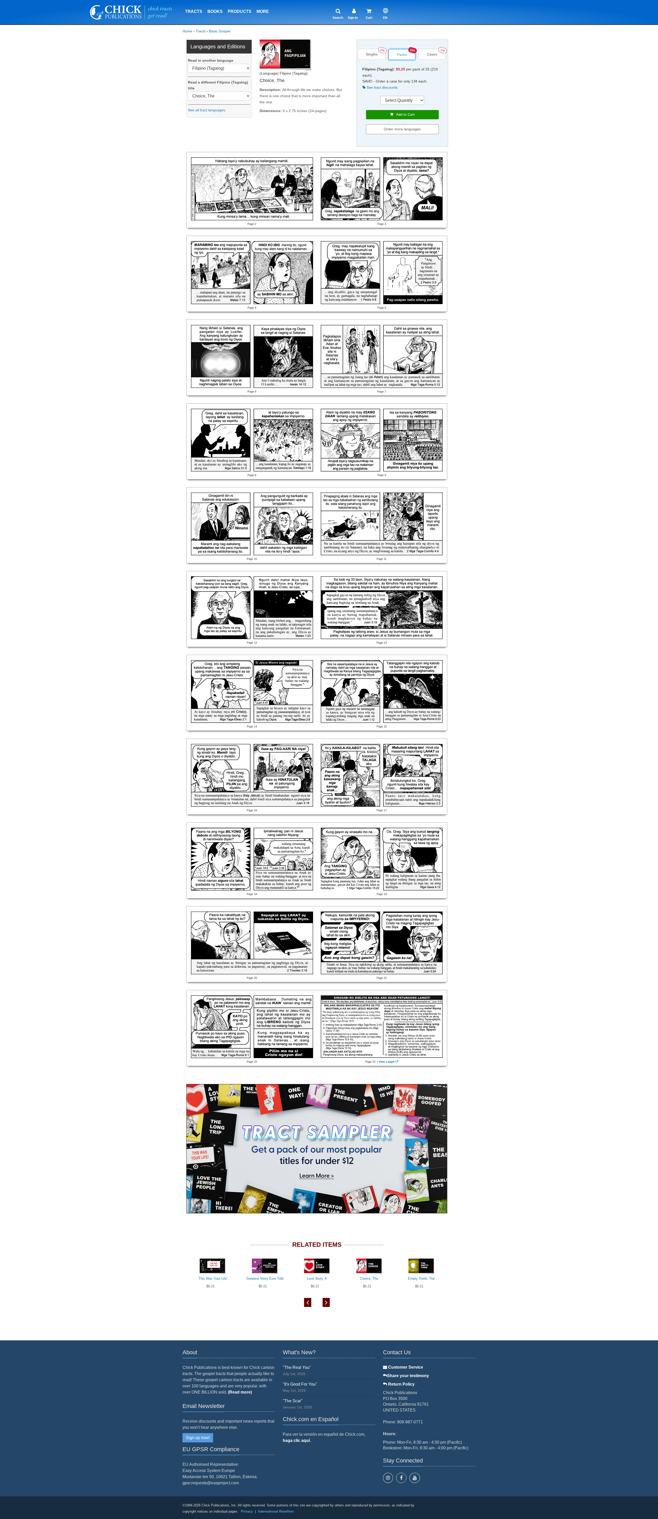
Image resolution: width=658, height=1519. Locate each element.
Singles (372, 54)
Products (239, 11)
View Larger (386, 1061)
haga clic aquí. (297, 1440)
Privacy (247, 1511)
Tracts (193, 11)
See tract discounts (381, 87)
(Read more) (240, 1392)
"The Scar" (293, 1401)
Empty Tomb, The (421, 1278)
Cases (432, 54)
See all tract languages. (207, 110)
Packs (402, 54)
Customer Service (405, 1367)
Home (187, 31)
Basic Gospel (219, 31)
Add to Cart (404, 114)
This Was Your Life (212, 1278)
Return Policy (401, 1384)
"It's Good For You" (300, 1384)
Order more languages (402, 129)
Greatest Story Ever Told (264, 1278)
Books (215, 11)
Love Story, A (317, 1278)
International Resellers (276, 1511)
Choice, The (369, 1278)
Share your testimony (408, 1376)
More (263, 11)
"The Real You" (297, 1367)
